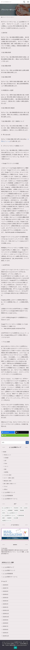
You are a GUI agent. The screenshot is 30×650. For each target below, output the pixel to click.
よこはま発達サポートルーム (10, 498)
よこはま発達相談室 (8, 495)
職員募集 (22, 510)
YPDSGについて (7, 454)
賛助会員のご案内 (7, 480)
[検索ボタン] (24, 2)
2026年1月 (5, 607)
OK (15, 647)
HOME (4, 451)
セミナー (4, 510)
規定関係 (6, 472)
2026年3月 (5, 600)
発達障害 (16, 510)
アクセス (5, 486)
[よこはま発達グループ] (6, 2)
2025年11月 (6, 613)
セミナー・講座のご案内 (9, 477)
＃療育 (3, 518)
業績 (5, 469)
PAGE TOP (27, 629)
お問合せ (5, 489)
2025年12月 (6, 610)
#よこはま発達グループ (7, 507)
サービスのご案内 (7, 475)
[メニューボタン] (28, 2)
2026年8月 (5, 585)
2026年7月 (5, 588)
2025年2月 (5, 632)
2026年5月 (5, 594)
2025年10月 (6, 616)
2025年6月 (5, 629)
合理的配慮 (10, 510)
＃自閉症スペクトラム (6, 520)
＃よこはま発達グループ (12, 512)
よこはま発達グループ (8, 567)
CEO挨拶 (6, 457)
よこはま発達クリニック (9, 492)
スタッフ (6, 466)
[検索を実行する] (27, 442)
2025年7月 (5, 626)
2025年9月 (5, 620)
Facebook (16, 507)
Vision (5, 463)
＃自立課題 (15, 518)
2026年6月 (5, 591)
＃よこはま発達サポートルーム (8, 515)
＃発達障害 (9, 518)
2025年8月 (5, 623)
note (21, 507)
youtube (26, 507)
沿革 (5, 460)
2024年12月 (6, 636)
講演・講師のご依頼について (10, 483)
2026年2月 (5, 604)
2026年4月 (5, 597)
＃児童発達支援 (20, 515)
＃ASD (3, 512)
